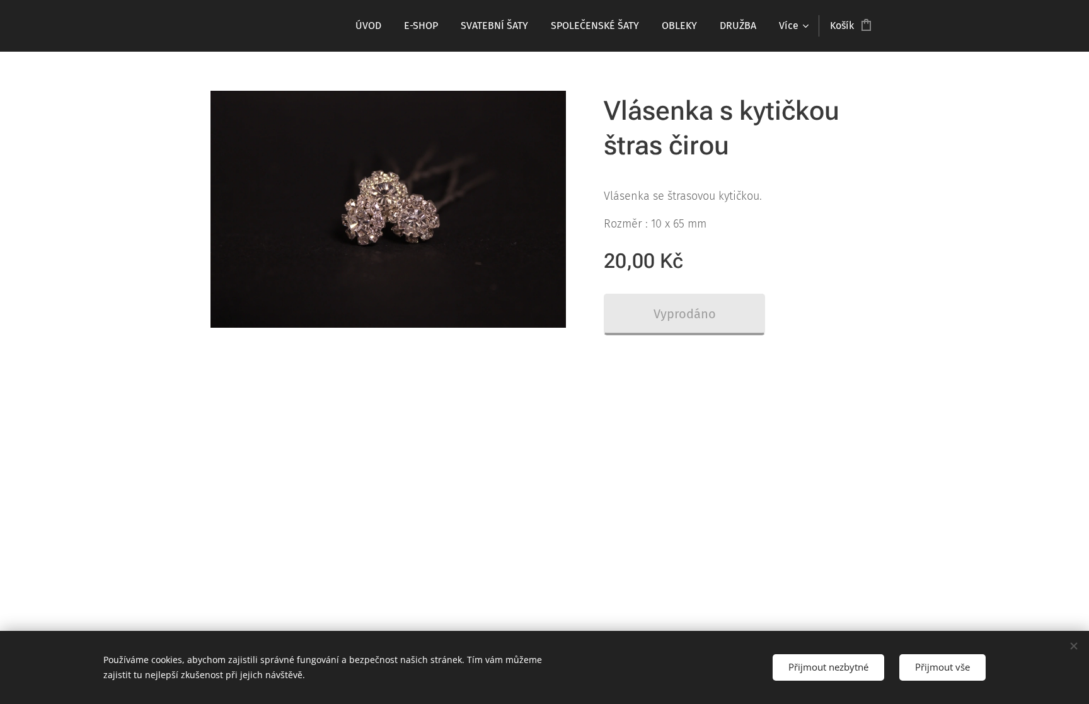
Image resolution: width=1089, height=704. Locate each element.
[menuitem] (368, 26)
